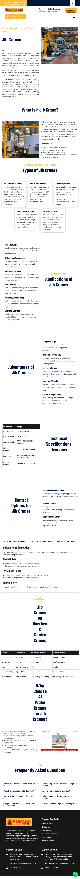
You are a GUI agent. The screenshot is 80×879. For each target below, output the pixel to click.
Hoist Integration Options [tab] (14, 541)
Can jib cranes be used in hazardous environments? (19, 804)
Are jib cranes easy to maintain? (56, 791)
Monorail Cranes (47, 841)
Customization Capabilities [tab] (41, 541)
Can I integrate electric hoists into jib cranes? (58, 784)
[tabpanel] (40, 568)
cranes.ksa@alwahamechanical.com (59, 863)
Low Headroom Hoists (49, 834)
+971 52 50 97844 (17, 868)
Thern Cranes (46, 837)
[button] (20, 784)
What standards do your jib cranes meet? (57, 797)
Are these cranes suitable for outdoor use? (19, 797)
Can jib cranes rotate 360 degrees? (18, 791)
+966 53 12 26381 (51, 868)
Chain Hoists (46, 830)
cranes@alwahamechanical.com (23, 863)
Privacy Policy (68, 877)
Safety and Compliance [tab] (66, 541)
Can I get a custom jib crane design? (58, 803)
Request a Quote (14, 16)
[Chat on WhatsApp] (75, 874)
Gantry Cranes (47, 824)
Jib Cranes (45, 827)
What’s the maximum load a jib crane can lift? (19, 784)
